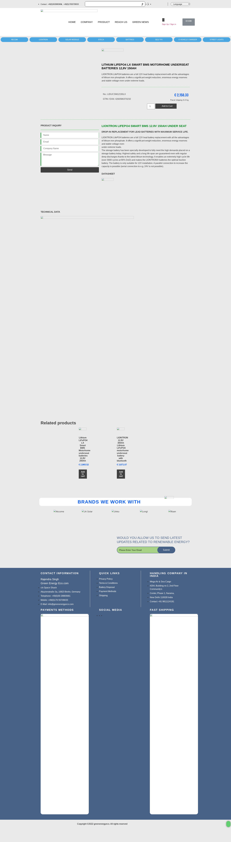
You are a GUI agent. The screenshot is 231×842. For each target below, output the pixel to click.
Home (72, 22)
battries (130, 40)
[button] (228, 824)
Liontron (43, 40)
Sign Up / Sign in (169, 24)
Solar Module (72, 40)
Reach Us (121, 22)
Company (87, 22)
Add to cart (83, 474)
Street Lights (217, 40)
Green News (140, 22)
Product (104, 22)
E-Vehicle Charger (188, 40)
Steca (101, 40)
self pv (159, 40)
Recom (14, 40)
